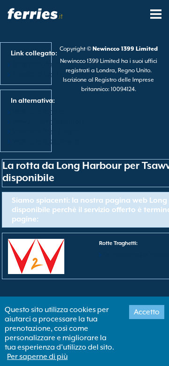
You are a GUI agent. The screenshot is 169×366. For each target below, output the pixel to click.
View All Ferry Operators (48, 121)
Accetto (147, 312)
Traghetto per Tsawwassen (53, 73)
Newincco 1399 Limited (125, 49)
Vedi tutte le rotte (38, 111)
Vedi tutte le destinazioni (48, 141)
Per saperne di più (37, 356)
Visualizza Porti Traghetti (48, 131)
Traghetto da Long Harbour (54, 64)
